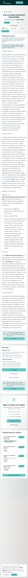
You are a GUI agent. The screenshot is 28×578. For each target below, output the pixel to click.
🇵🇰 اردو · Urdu (20, 22)
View (20, 437)
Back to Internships (8, 11)
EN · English (6, 22)
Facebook (23, 28)
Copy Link (6, 31)
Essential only (6, 574)
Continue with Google (14, 420)
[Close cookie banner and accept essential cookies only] (25, 566)
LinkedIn (6, 28)
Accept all (14, 574)
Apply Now (15, 369)
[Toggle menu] (25, 2)
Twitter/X (14, 28)
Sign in (14, 338)
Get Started (19, 2)
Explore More (14, 373)
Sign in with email (14, 424)
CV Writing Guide (14, 377)
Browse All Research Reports (14, 475)
